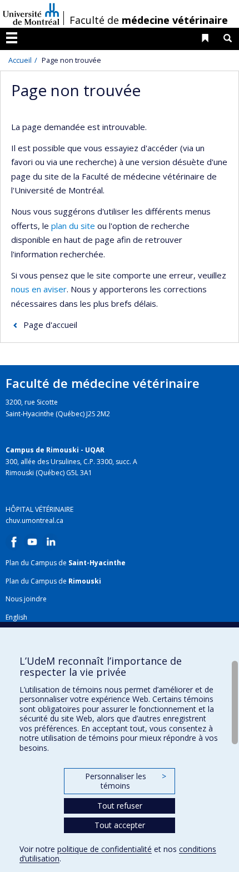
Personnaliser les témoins (125, 781)
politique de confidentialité (104, 849)
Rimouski (84, 581)
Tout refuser (119, 805)
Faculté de (148, 20)
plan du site (73, 225)
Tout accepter (119, 825)
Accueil (20, 60)
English (16, 617)
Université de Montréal (31, 14)
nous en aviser (39, 289)
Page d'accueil (50, 324)
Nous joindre (26, 599)
